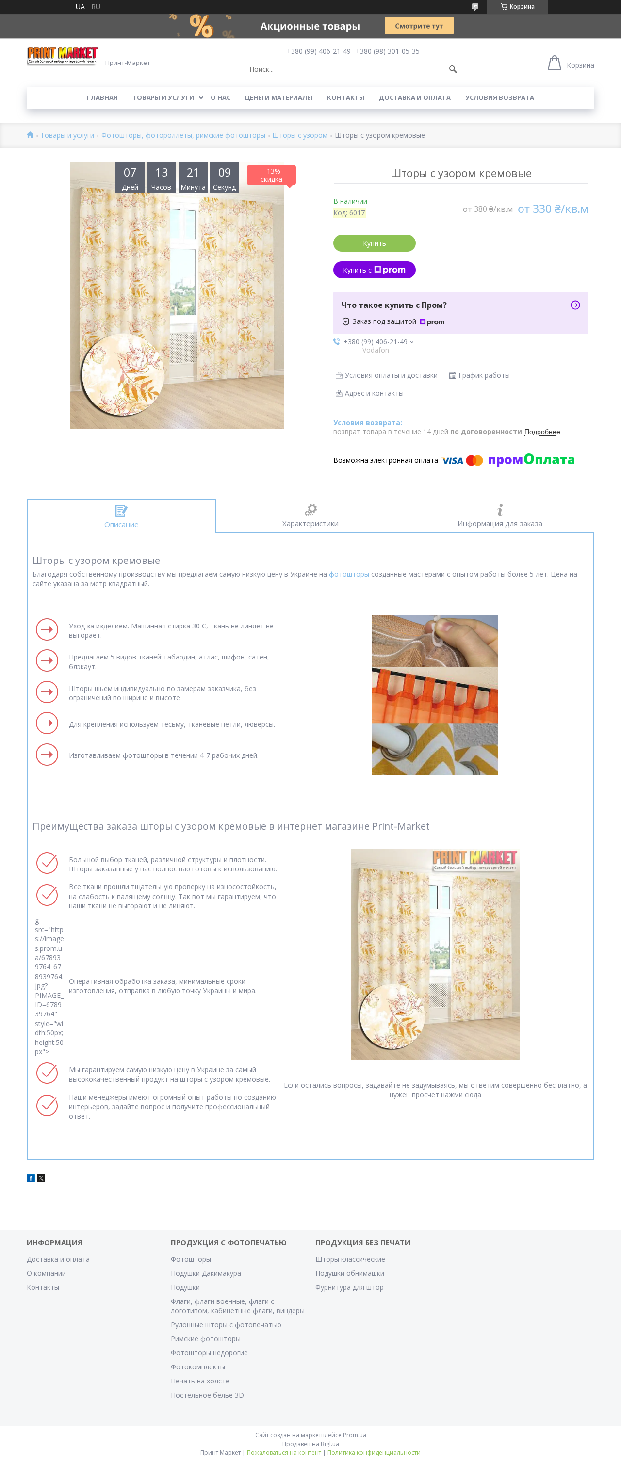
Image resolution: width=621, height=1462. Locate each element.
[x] (41, 1179)
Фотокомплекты (198, 1366)
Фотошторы (191, 1259)
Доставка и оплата (415, 97)
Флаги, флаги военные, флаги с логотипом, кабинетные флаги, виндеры (238, 1306)
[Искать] (453, 69)
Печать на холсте (200, 1380)
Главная (102, 97)
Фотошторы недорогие (209, 1352)
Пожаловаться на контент (284, 1452)
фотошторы (349, 573)
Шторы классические (350, 1259)
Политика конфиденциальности (374, 1452)
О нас (220, 97)
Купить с (357, 269)
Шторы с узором (299, 135)
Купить (374, 243)
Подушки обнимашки (349, 1273)
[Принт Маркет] (63, 56)
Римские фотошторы (206, 1338)
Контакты (345, 97)
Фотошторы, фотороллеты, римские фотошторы (183, 135)
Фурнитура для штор (349, 1287)
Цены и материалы (278, 97)
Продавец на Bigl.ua (310, 1444)
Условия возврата (499, 97)
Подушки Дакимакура (206, 1273)
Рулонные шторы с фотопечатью (226, 1324)
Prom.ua (354, 1435)
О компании (46, 1273)
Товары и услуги (163, 97)
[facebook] (31, 1179)
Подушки (185, 1287)
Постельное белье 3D (207, 1394)
